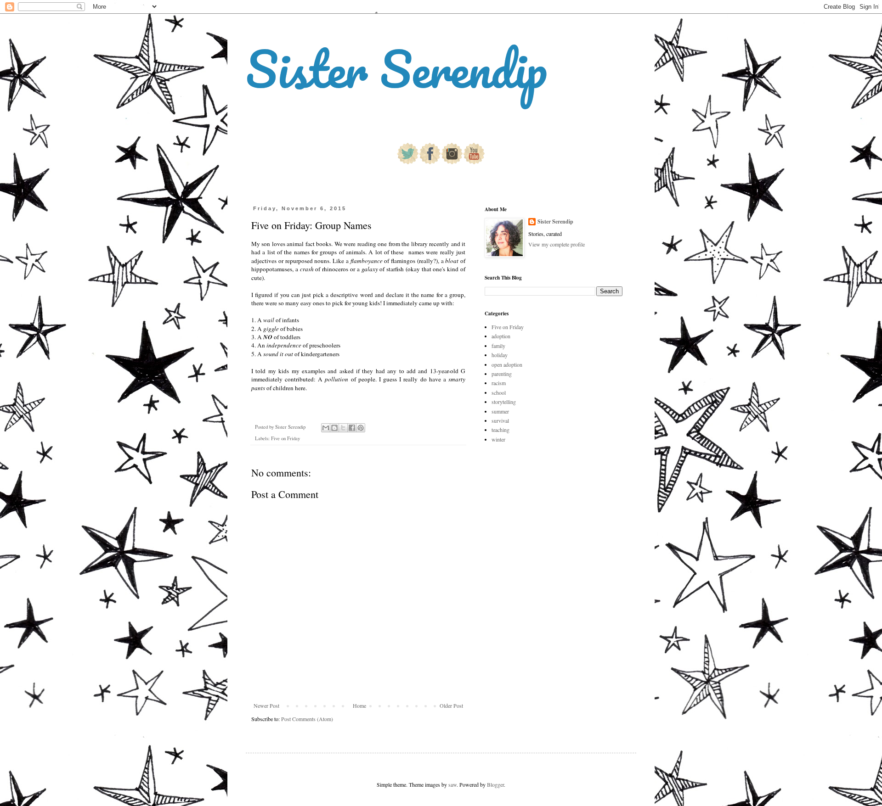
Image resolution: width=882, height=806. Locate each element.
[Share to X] (343, 427)
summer (500, 411)
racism (499, 382)
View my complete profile (556, 244)
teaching (500, 429)
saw (452, 784)
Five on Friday (285, 438)
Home (359, 705)
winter (498, 439)
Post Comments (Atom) (307, 718)
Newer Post (266, 705)
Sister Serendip (396, 68)
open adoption (507, 364)
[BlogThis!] (334, 427)
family (498, 345)
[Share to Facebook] (351, 427)
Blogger (495, 784)
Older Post (451, 705)
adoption (501, 336)
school (499, 392)
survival (500, 420)
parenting (502, 373)
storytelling (504, 401)
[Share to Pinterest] (360, 427)
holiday (500, 354)
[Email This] (325, 427)
